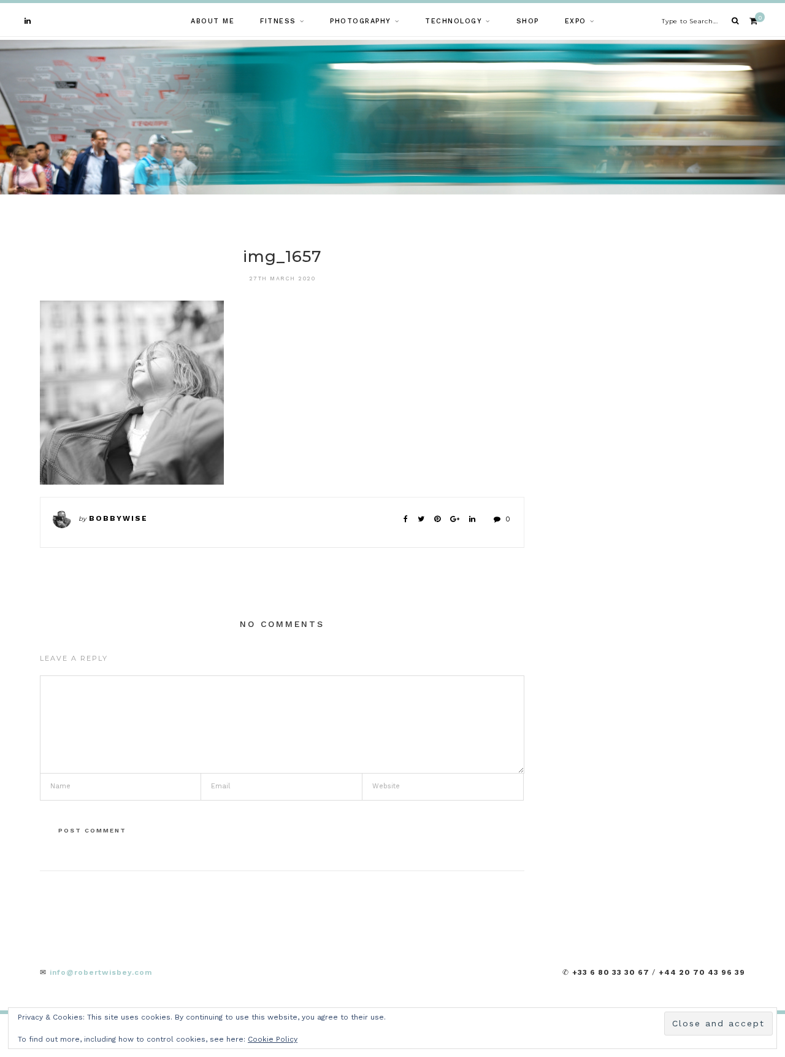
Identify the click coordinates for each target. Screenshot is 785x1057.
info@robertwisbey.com (101, 972)
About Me (212, 21)
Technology (453, 21)
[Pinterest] (437, 519)
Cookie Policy (272, 1039)
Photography (360, 21)
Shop (527, 21)
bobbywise (118, 518)
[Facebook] (406, 519)
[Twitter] (421, 519)
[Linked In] (472, 519)
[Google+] (454, 519)
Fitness (278, 21)
